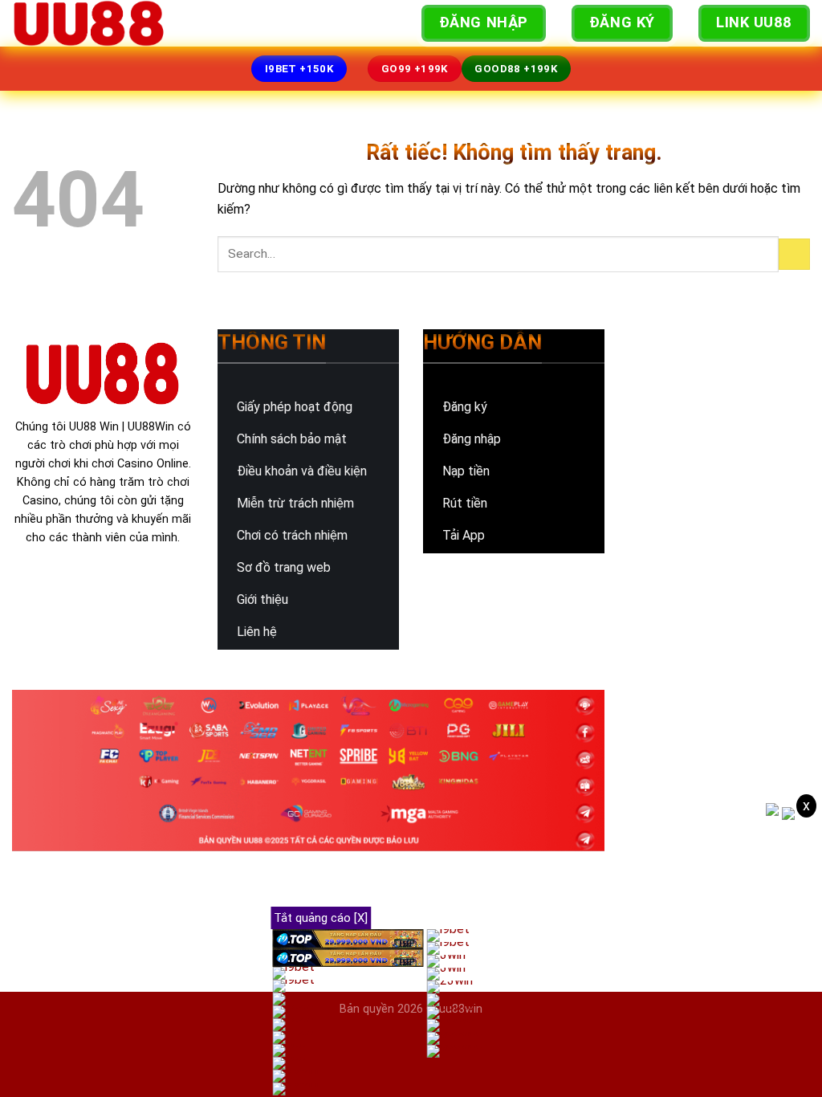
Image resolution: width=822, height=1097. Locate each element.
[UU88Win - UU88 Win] (92, 23)
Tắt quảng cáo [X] (321, 918)
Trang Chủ (234, 23)
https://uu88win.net (692, 529)
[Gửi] (794, 254)
